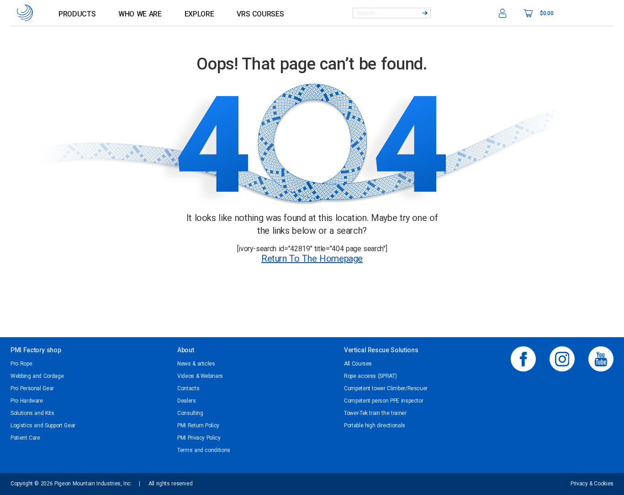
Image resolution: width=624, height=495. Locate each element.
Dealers (186, 401)
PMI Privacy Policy (199, 438)
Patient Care (25, 438)
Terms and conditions (203, 450)
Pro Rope (21, 363)
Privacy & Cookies (592, 483)
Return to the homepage (312, 259)
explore (199, 14)
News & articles (196, 363)
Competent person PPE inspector (383, 401)
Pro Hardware (27, 401)
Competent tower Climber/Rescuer (386, 388)
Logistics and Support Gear (43, 425)
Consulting (190, 413)
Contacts (188, 388)
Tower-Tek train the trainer (375, 413)
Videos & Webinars (200, 376)
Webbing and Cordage (37, 376)
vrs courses (260, 14)
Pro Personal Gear (32, 388)
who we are (139, 14)
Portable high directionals (374, 425)
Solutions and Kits (32, 413)
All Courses (358, 363)
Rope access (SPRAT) (370, 376)
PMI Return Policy (198, 425)
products (76, 14)
